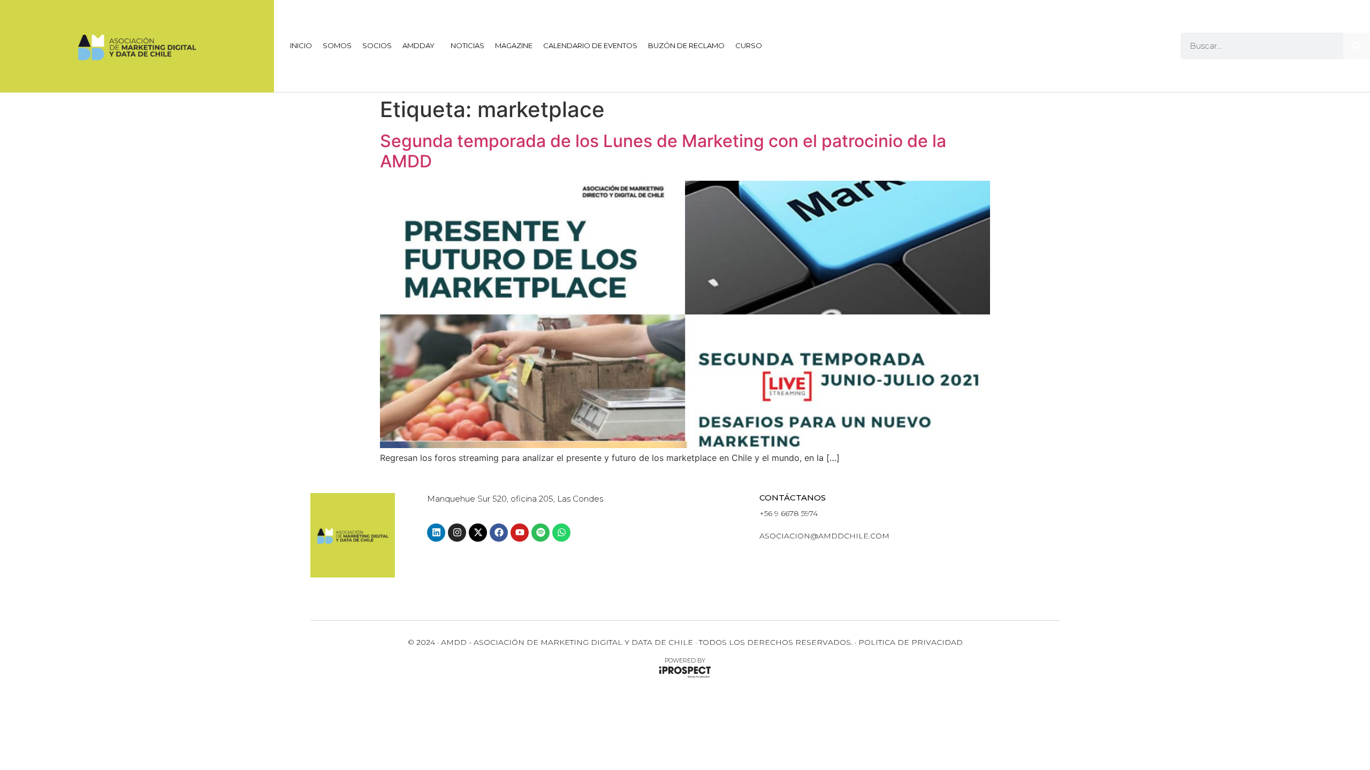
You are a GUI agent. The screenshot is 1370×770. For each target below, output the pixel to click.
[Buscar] (1356, 46)
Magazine (513, 45)
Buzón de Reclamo (686, 45)
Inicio (301, 45)
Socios (377, 45)
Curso (748, 45)
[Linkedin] (436, 532)
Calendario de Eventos (590, 45)
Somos (337, 45)
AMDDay (418, 45)
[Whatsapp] (561, 532)
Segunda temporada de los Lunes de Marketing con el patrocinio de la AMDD (663, 151)
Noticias (467, 45)
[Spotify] (540, 532)
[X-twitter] (478, 532)
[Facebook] (499, 532)
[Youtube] (520, 532)
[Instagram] (457, 532)
